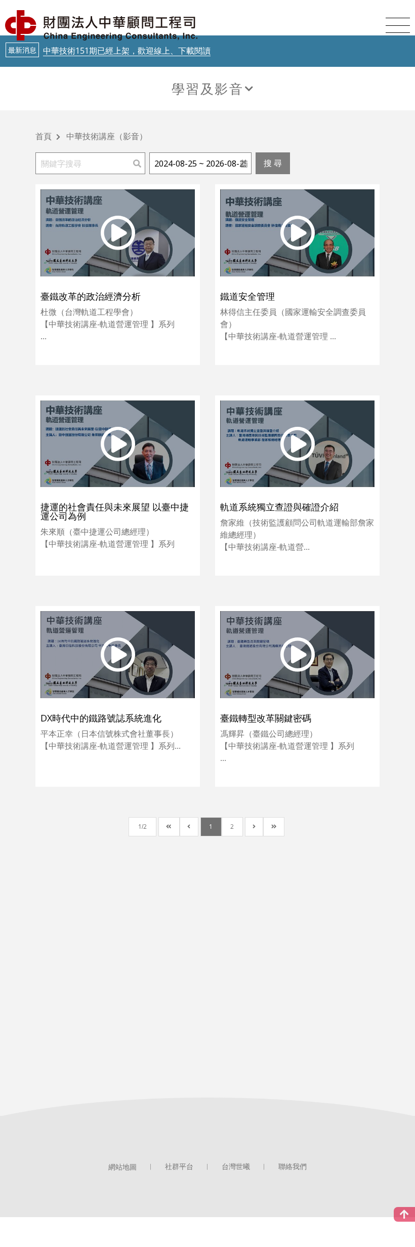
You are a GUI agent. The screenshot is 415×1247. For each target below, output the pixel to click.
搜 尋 (273, 163)
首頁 (43, 137)
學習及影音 (208, 88)
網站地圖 (122, 1167)
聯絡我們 (292, 1166)
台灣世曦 (236, 1166)
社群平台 (179, 1166)
